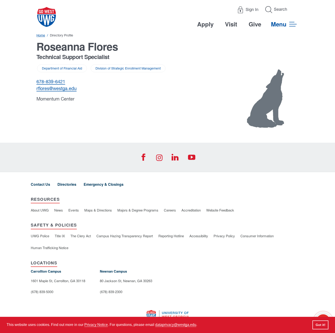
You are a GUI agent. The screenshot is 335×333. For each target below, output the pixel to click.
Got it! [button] (320, 325)
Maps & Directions (98, 210)
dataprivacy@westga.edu (175, 325)
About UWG (40, 210)
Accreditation (191, 210)
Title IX (60, 235)
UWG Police (40, 235)
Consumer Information (257, 235)
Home (40, 35)
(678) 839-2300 (111, 291)
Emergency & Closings (104, 184)
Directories (66, 184)
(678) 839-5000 (42, 291)
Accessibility (198, 235)
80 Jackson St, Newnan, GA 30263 (126, 280)
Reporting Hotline (171, 235)
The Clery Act (80, 235)
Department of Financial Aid (62, 68)
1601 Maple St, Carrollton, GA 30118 (58, 280)
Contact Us (40, 184)
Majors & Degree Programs (137, 210)
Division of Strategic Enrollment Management (128, 68)
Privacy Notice (96, 325)
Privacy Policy (224, 235)
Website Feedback (220, 210)
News (58, 210)
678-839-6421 (50, 81)
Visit (231, 24)
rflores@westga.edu (56, 88)
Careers (170, 210)
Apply (205, 24)
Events (73, 210)
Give (255, 24)
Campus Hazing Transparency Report (124, 235)
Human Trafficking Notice (49, 247)
